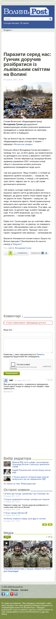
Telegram (16, 244)
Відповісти (8, 391)
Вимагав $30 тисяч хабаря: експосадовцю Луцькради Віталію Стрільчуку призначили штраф (30, 464)
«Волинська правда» (23, 144)
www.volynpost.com (9, 605)
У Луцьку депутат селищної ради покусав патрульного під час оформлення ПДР (30, 478)
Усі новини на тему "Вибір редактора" (20, 484)
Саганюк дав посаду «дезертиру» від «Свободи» (25, 494)
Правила (40, 354)
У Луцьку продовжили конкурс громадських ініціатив (26, 499)
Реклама (14, 590)
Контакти (24, 590)
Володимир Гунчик (23, 248)
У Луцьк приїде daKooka (14, 513)
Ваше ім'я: (8, 330)
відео (7, 537)
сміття (11, 248)
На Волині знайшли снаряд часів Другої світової (25, 519)
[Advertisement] (28, 41)
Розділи (8, 30)
